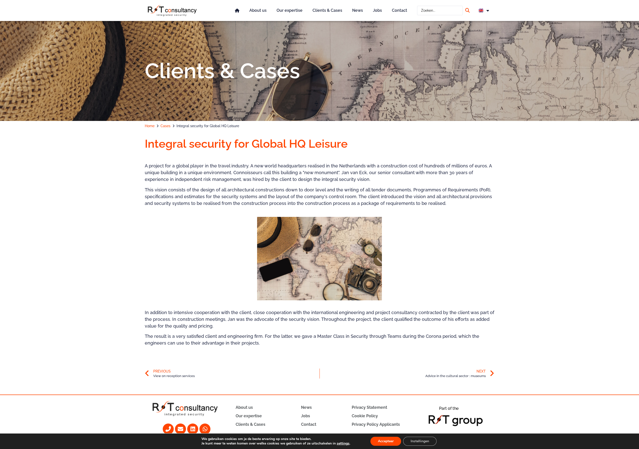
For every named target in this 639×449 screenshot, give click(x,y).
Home (150, 126)
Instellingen (420, 441)
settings (343, 443)
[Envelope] (180, 429)
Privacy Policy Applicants (376, 424)
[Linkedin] (192, 429)
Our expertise (290, 10)
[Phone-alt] (168, 429)
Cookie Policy (365, 416)
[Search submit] (468, 10)
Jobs (377, 10)
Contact (399, 10)
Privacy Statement (369, 407)
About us (258, 10)
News (357, 10)
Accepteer (386, 441)
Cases (165, 126)
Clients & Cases (327, 10)
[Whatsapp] (204, 429)
